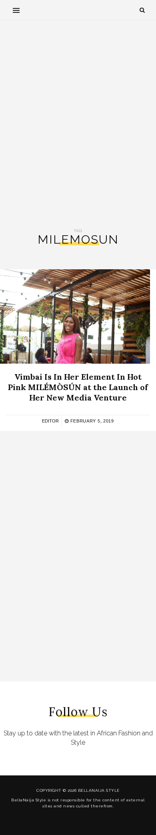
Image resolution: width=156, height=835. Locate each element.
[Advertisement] (78, 124)
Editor (50, 421)
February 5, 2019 (91, 421)
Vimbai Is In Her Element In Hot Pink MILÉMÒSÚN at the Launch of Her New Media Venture (78, 387)
